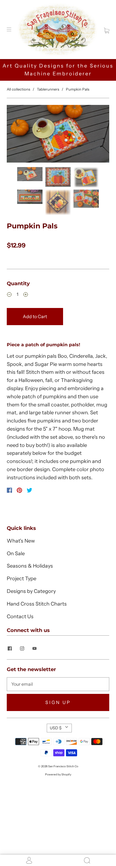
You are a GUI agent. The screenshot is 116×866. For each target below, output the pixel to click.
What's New (21, 541)
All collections (18, 89)
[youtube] (34, 648)
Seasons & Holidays (30, 566)
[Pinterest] (19, 490)
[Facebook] (9, 490)
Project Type (21, 578)
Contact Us (20, 616)
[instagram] (22, 648)
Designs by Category (31, 591)
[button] (17, 135)
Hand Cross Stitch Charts (37, 604)
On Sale (16, 553)
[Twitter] (29, 490)
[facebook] (9, 648)
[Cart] (106, 29)
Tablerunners (48, 89)
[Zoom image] (58, 135)
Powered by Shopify (58, 774)
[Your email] (58, 684)
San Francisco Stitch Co (63, 766)
